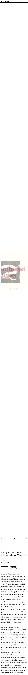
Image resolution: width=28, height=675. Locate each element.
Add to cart (13, 567)
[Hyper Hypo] (6, 1)
